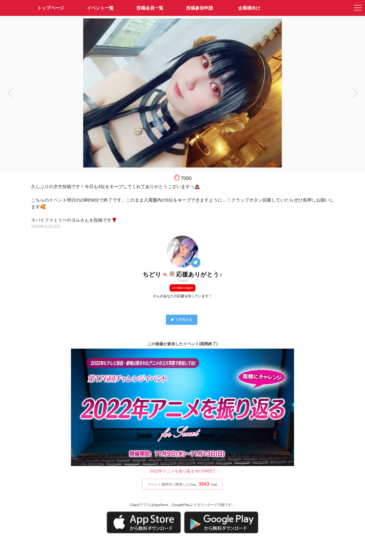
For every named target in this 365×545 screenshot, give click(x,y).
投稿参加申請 (199, 7)
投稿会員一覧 (150, 7)
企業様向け (249, 7)
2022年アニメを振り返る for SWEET (182, 471)
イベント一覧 (100, 7)
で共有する (183, 320)
